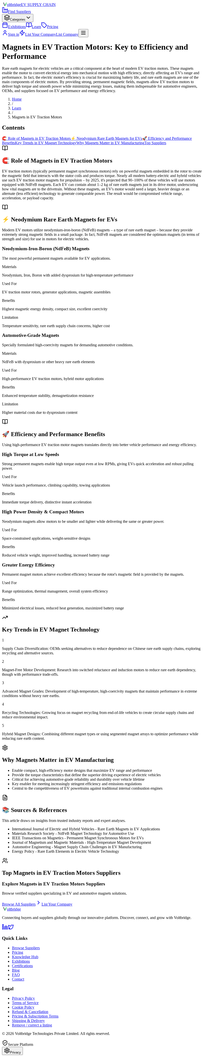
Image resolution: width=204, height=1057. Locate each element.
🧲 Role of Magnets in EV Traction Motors (36, 138)
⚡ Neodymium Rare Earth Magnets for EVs (106, 138)
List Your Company (57, 904)
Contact (18, 979)
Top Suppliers (155, 143)
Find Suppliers (19, 11)
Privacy (15, 1052)
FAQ (16, 975)
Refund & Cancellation (30, 1012)
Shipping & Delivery (28, 1021)
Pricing (52, 27)
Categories (17, 19)
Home (17, 99)
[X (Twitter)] (11, 928)
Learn (36, 27)
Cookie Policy (23, 1007)
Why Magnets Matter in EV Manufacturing (110, 143)
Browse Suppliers (26, 948)
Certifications (22, 966)
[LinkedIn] (5, 928)
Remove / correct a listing (32, 1025)
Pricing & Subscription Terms (35, 1016)
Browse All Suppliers (19, 904)
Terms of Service (25, 1003)
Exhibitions (17, 27)
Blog (16, 970)
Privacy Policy (23, 998)
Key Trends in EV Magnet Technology (45, 143)
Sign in (13, 34)
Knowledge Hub (25, 957)
